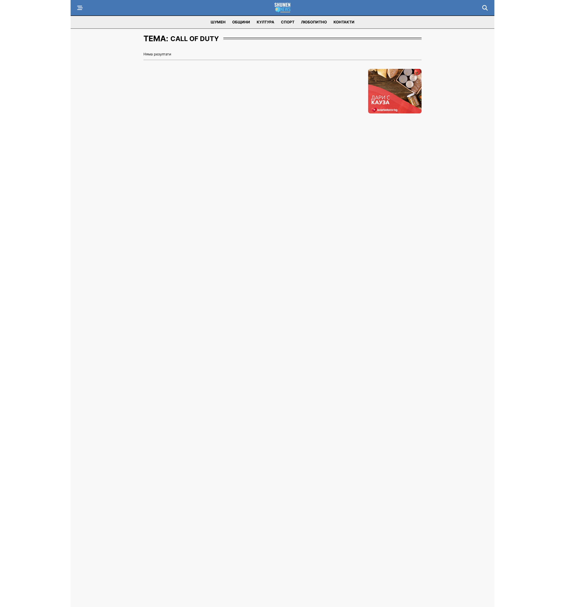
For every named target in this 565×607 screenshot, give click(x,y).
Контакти (343, 22)
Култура (265, 22)
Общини (241, 22)
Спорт (287, 22)
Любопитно (314, 22)
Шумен (218, 22)
